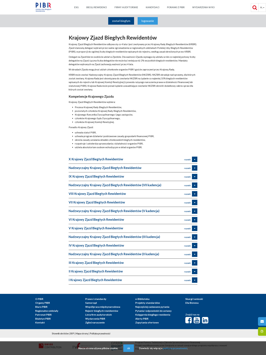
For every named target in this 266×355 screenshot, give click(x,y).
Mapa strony (82, 333)
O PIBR (39, 298)
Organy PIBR (42, 302)
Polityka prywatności (100, 333)
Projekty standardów (147, 302)
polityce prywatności (175, 348)
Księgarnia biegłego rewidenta (152, 314)
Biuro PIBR (41, 306)
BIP (72, 333)
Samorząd (91, 302)
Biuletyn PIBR (43, 318)
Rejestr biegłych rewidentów (101, 310)
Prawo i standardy (95, 298)
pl (261, 7)
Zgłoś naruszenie (95, 322)
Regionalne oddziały (46, 310)
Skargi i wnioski (194, 298)
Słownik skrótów (60, 333)
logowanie (147, 20)
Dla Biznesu (192, 302)
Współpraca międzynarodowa (102, 306)
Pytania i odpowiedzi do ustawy (153, 310)
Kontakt (40, 322)
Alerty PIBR (141, 318)
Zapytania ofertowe (147, 322)
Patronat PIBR (43, 314)
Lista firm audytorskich (98, 314)
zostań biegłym (121, 20)
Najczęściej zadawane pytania (152, 306)
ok (128, 348)
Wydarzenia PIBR (95, 318)
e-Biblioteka (142, 298)
